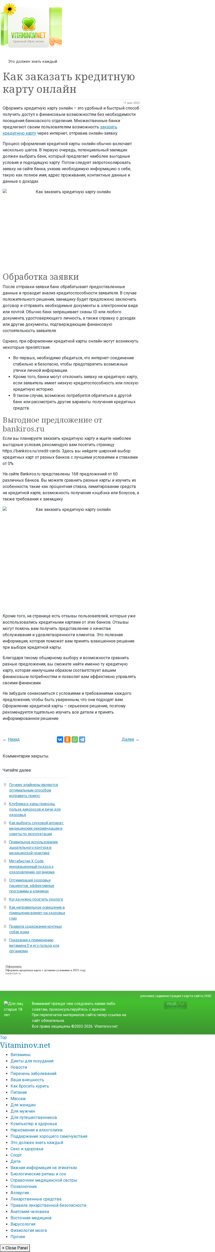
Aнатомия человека (29, 1211)
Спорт (16, 1155)
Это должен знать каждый (32, 61)
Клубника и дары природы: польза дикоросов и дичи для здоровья (35, 809)
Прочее (17, 1236)
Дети (15, 1161)
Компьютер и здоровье (33, 1123)
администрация (168, 996)
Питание (18, 1092)
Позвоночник (23, 1186)
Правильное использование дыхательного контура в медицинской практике (33, 847)
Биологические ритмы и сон (38, 1173)
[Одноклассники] (67, 739)
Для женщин (23, 1104)
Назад (14, 739)
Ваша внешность (27, 1079)
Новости (18, 1067)
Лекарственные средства (35, 1199)
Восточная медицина (30, 1217)
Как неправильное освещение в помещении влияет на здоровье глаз (37, 912)
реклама (147, 996)
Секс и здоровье (27, 1148)
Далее (128, 739)
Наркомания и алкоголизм (36, 1130)
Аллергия (19, 1192)
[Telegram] (82, 739)
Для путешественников (33, 1117)
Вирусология (22, 1224)
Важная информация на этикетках (43, 1167)
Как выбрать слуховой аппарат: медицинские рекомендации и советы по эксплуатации (36, 828)
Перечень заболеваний (33, 1073)
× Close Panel (15, 1247)
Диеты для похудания (31, 1060)
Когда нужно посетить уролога (36, 899)
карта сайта (193, 996)
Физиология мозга (28, 1230)
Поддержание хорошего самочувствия (48, 1136)
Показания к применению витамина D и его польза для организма (34, 945)
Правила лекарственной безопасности (48, 1205)
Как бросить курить (29, 1086)
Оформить (12, 970)
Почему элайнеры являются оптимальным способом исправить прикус (33, 790)
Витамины (20, 1054)
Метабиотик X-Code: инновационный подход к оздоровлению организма (32, 866)
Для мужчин (22, 1111)
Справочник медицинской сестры (43, 1180)
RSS (208, 996)
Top (3, 1037)
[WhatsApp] (75, 739)
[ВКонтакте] (60, 739)
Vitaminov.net (25, 1045)
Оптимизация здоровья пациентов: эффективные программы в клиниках (31, 885)
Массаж (18, 1098)
